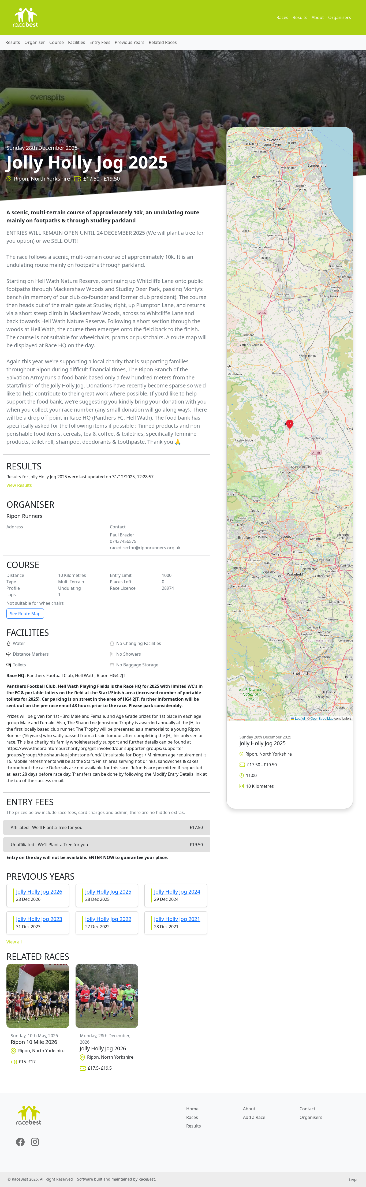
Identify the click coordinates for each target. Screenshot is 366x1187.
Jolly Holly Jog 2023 (39, 919)
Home (192, 1109)
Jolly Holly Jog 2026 (39, 891)
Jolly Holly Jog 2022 (108, 919)
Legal (353, 1179)
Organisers (339, 17)
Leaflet (299, 718)
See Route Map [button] (25, 614)
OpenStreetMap (322, 718)
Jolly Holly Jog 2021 (177, 919)
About (318, 17)
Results (300, 17)
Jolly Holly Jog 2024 (177, 891)
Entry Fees (99, 42)
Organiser (34, 42)
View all (14, 942)
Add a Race (254, 1117)
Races (282, 17)
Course (56, 42)
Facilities (76, 42)
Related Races (163, 42)
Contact (307, 1109)
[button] (290, 424)
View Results (19, 485)
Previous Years (129, 42)
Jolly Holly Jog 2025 (108, 891)
